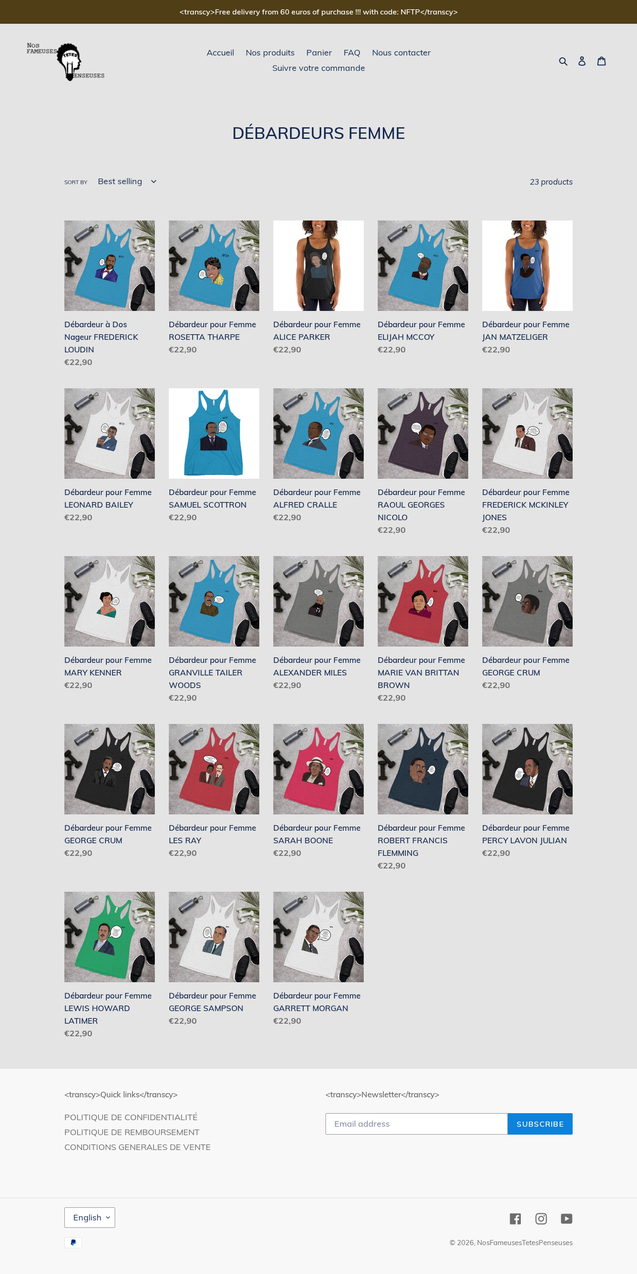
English (87, 1217)
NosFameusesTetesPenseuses (525, 1242)
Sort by (75, 182)
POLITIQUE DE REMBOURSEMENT (132, 1132)
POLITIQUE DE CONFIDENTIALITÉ (131, 1117)
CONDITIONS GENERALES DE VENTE (137, 1147)
